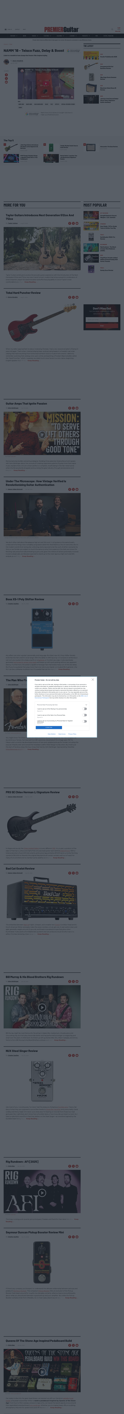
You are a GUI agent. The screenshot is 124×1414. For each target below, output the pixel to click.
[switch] (84, 709)
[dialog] (62, 707)
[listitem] (62, 705)
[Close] (93, 680)
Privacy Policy (72, 734)
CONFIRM (49, 727)
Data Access (62, 734)
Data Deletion (52, 734)
